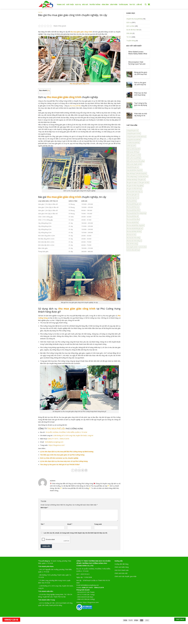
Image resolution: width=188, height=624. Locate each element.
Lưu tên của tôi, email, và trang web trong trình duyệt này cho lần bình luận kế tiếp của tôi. (76, 533)
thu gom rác (141, 179)
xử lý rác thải (142, 247)
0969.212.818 (64, 439)
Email (69, 524)
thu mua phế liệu (75, 106)
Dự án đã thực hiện (132, 30)
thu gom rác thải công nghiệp (135, 185)
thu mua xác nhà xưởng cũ (134, 241)
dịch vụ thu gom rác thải (133, 155)
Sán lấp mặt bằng (132, 179)
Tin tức (132, 4)
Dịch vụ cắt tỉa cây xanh (133, 149)
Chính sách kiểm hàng (122, 567)
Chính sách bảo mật (121, 573)
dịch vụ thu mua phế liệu (133, 158)
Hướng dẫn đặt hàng (121, 564)
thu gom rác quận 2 (132, 182)
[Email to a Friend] (79, 470)
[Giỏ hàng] (149, 4)
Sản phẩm (113, 4)
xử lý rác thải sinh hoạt (133, 250)
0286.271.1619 (52, 439)
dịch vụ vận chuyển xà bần (134, 164)
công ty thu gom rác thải (133, 133)
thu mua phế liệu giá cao (134, 204)
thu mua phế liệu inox (133, 207)
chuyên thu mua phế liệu (134, 19)
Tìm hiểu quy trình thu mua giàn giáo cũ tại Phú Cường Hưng (62, 455)
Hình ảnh (105, 4)
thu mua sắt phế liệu (132, 222)
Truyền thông (94, 4)
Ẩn (48, 90)
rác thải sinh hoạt (143, 176)
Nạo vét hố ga (131, 173)
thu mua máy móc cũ (132, 198)
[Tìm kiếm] (145, 4)
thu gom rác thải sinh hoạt (134, 188)
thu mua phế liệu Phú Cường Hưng (136, 213)
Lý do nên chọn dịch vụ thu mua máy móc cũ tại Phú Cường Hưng (64, 461)
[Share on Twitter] (76, 470)
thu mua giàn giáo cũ (132, 195)
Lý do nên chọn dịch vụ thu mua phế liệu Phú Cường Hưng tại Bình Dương (66, 451)
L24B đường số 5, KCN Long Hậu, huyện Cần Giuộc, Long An (73, 435)
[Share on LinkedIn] (86, 470)
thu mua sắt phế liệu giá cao (134, 228)
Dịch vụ (78, 4)
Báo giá (85, 4)
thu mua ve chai (131, 234)
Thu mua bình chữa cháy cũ (134, 192)
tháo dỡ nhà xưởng (132, 244)
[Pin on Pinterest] (82, 470)
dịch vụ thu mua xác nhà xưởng (135, 161)
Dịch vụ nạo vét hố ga (133, 152)
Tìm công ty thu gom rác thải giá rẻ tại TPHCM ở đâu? (60, 464)
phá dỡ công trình (141, 173)
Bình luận (44, 507)
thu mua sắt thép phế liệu (134, 231)
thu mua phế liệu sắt (132, 216)
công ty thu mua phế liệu (134, 139)
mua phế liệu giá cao (132, 167)
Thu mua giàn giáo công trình (79, 84)
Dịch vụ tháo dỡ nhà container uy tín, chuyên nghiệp (59, 458)
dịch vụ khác (130, 26)
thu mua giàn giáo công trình (81, 32)
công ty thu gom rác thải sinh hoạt (136, 136)
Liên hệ (139, 4)
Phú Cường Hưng (131, 176)
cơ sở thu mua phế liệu (133, 142)
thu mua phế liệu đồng (133, 219)
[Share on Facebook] (72, 470)
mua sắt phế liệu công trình (134, 170)
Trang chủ (61, 4)
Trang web (98, 524)
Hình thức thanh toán (122, 570)
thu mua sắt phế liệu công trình (135, 225)
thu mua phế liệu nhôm (133, 210)
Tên (42, 524)
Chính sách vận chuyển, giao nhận (125, 576)
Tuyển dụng (123, 4)
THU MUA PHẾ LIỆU (56, 428)
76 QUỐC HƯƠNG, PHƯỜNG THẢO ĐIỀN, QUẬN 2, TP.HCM (66, 432)
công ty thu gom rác (132, 130)
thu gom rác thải (144, 182)
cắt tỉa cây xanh (131, 146)
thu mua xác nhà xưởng (133, 237)
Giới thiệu (70, 4)
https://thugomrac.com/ (57, 445)
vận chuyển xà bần (132, 247)
